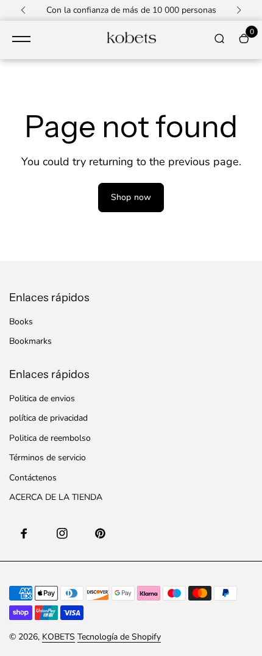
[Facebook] (24, 533)
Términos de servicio (47, 457)
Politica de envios (42, 398)
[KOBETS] (131, 40)
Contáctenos (33, 477)
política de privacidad (48, 418)
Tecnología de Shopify (119, 637)
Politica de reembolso (50, 438)
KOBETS (58, 637)
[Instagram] (62, 533)
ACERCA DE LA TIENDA (55, 497)
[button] (23, 10)
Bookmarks (30, 341)
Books (21, 321)
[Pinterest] (100, 533)
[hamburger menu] (21, 39)
